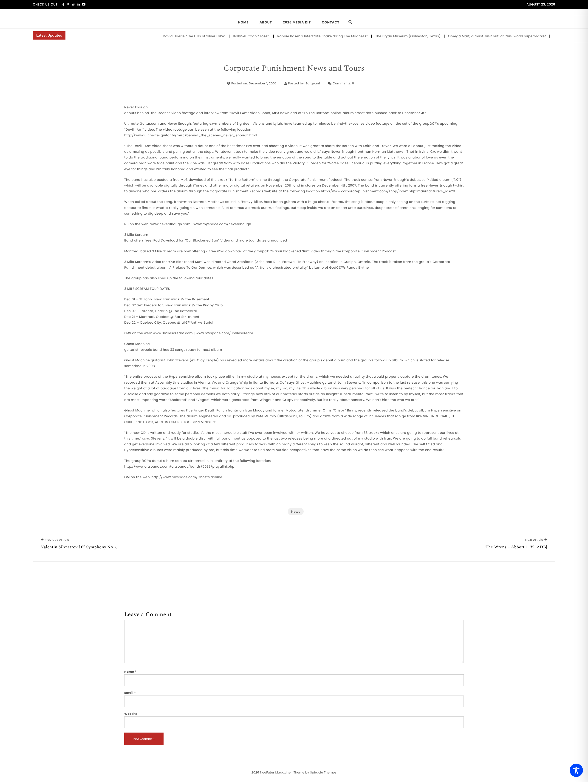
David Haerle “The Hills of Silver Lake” (178, 36)
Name (130, 672)
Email (130, 692)
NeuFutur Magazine (275, 772)
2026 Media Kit (297, 22)
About (266, 22)
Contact (330, 22)
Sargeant (312, 83)
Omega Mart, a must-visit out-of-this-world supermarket (481, 36)
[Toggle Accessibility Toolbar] (576, 770)
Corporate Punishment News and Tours (294, 68)
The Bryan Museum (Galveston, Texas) (392, 36)
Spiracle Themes (323, 772)
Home (243, 22)
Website (131, 714)
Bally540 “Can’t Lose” (235, 36)
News (295, 511)
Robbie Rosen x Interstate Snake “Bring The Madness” (306, 36)
